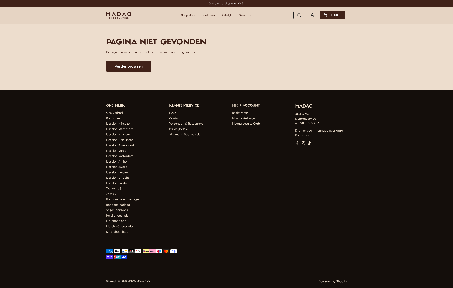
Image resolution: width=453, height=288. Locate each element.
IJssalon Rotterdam (119, 156)
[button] (332, 15)
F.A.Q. (172, 113)
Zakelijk (111, 194)
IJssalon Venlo (116, 151)
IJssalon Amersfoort (120, 145)
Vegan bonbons (117, 210)
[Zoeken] (299, 15)
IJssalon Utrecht (117, 178)
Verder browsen (129, 66)
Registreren (240, 113)
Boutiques (113, 118)
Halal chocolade (117, 215)
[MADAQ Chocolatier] (118, 15)
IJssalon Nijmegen (118, 123)
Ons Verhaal (114, 113)
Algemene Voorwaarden (185, 134)
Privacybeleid (178, 129)
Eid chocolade (116, 221)
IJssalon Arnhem (117, 161)
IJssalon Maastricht (119, 129)
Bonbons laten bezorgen (123, 199)
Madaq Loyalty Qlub (246, 123)
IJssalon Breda (116, 183)
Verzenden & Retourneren (187, 123)
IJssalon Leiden (117, 172)
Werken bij (113, 188)
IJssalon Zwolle (116, 167)
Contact (175, 118)
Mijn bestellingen (244, 118)
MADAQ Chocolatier (139, 281)
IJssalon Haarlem (118, 134)
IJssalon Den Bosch (120, 140)
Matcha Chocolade (119, 226)
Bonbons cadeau (118, 205)
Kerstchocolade (117, 232)
